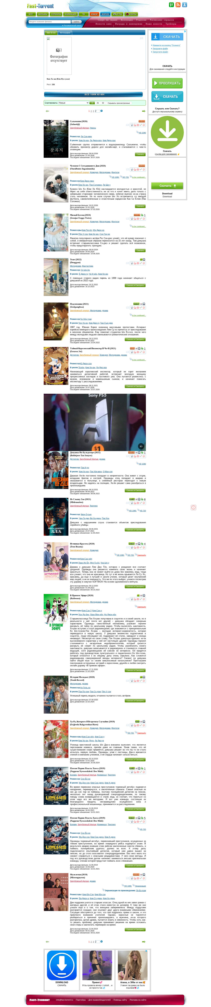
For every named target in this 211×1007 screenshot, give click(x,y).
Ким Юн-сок (100, 894)
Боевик (73, 775)
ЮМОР (94, 14)
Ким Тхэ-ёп (87, 230)
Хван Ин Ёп (83, 563)
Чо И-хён (93, 274)
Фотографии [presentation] (65, 33)
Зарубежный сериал (79, 172)
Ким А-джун (110, 783)
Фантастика (87, 266)
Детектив (74, 355)
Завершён (141, 555)
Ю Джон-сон (86, 363)
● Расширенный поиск (71, 25)
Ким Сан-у (97, 610)
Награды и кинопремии (128, 24)
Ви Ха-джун (95, 518)
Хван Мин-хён (96, 614)
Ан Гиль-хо (85, 688)
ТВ (83, 14)
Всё (87, 94)
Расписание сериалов (162, 20)
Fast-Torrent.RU (43, 5)
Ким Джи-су (94, 323)
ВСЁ (31, 14)
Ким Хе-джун (109, 898)
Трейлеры (171, 24)
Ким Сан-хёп (86, 559)
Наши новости (154, 24)
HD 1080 (142, 133)
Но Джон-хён (110, 614)
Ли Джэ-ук (99, 741)
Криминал (102, 775)
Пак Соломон (95, 185)
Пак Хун (105, 518)
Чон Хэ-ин (83, 323)
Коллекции (127, 20)
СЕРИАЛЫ (56, 14)
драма (105, 310)
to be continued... (139, 177)
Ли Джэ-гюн (101, 367)
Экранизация (140, 886)
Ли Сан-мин (86, 136)
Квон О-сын (86, 514)
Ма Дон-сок (84, 783)
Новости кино (104, 24)
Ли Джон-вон (96, 140)
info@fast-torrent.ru (64, 1000)
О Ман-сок (107, 471)
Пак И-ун (85, 468)
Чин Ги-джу (84, 518)
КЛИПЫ (132, 14)
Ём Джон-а (84, 898)
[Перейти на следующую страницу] (144, 111)
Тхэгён (81, 367)
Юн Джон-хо (98, 230)
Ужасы (93, 128)
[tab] (51, 32)
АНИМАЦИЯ (70, 14)
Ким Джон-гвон (87, 181)
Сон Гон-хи (105, 234)
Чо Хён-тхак (85, 319)
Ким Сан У (86, 610)
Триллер (94, 506)
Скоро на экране (108, 20)
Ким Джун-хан (109, 140)
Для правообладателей (100, 1000)
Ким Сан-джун (97, 783)
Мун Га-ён (95, 563)
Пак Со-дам (95, 691)
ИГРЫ (119, 14)
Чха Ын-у (105, 563)
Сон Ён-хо (85, 779)
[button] (92, 102)
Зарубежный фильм (79, 128)
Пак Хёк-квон (96, 471)
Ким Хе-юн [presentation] (51, 33)
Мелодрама (104, 172)
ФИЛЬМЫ (42, 14)
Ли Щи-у (106, 185)
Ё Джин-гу (83, 274)
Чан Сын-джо (106, 323)
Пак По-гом (83, 691)
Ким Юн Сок (88, 894)
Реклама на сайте (138, 1000)
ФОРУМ (105, 14)
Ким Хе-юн (84, 140)
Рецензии (141, 20)
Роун (91, 741)
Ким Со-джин (96, 898)
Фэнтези (115, 172)
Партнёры (81, 1000)
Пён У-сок (83, 234)
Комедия (94, 172)
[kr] (141, 304)
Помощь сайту (120, 1000)
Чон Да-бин (83, 614)
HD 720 (125, 177)
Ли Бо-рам (141, 890)
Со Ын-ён (85, 270)
